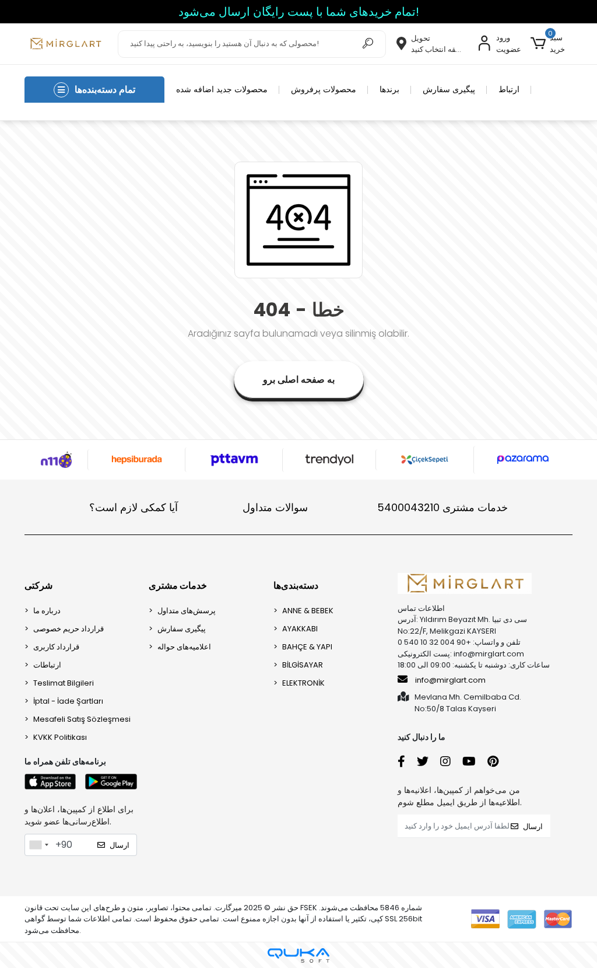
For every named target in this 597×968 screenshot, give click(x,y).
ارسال (119, 845)
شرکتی (38, 585)
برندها (389, 89)
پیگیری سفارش (449, 89)
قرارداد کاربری (56, 646)
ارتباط (508, 89)
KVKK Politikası (60, 737)
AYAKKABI (300, 628)
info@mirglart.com (450, 680)
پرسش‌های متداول (186, 610)
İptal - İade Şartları (68, 701)
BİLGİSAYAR (302, 664)
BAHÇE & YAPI (307, 646)
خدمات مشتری (442, 507)
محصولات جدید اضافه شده (222, 89)
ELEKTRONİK (303, 683)
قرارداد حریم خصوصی (68, 628)
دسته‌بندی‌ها (295, 585)
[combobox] (38, 844)
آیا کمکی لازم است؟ (133, 507)
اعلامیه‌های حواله (184, 646)
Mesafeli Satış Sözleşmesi (82, 719)
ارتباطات (47, 664)
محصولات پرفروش (323, 89)
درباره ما (47, 610)
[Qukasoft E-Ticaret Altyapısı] (298, 955)
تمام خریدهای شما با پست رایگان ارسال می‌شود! (298, 12)
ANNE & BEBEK (307, 610)
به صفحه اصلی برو (299, 379)
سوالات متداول (275, 507)
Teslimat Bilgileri (63, 683)
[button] (551, 43)
